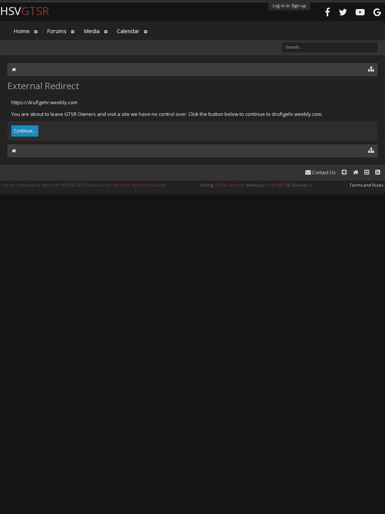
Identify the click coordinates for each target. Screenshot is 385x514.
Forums (57, 31)
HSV (24, 10)
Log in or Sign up (289, 5)
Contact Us (323, 172)
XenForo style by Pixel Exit (139, 185)
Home (22, 31)
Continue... (25, 131)
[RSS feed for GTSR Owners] (377, 172)
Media (92, 31)
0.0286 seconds (230, 185)
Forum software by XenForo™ (57, 185)
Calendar (128, 31)
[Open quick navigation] (371, 68)
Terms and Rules (366, 185)
